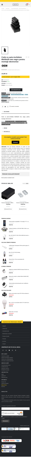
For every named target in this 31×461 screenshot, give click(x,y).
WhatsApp (8, 106)
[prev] (26, 57)
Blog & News (4, 385)
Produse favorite (5, 336)
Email (5, 106)
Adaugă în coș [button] (9, 209)
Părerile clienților (5, 383)
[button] (2, 4)
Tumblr (15, 350)
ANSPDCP (3, 375)
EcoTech (4, 341)
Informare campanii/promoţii (7, 360)
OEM (26, 122)
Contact (4, 343)
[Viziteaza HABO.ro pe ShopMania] (10, 429)
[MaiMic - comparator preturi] (24, 429)
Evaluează (15, 142)
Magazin (4, 326)
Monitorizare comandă (7, 333)
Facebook (2, 106)
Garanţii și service (5, 368)
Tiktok (18, 350)
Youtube (9, 350)
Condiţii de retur (4, 366)
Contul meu (4, 328)
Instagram (12, 350)
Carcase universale (8, 85)
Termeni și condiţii (5, 356)
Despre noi (3, 381)
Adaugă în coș (16, 89)
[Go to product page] (8, 193)
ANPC (2, 374)
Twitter (6, 350)
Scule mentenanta (5, 124)
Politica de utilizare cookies (7, 357)
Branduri (3, 386)
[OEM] (4, 65)
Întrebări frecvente (5, 369)
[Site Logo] (15, 4)
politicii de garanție (5, 102)
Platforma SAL (4, 377)
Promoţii (4, 338)
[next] (29, 57)
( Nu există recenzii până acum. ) (13, 69)
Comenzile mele (5, 331)
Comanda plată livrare (5, 365)
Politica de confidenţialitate (7, 359)
